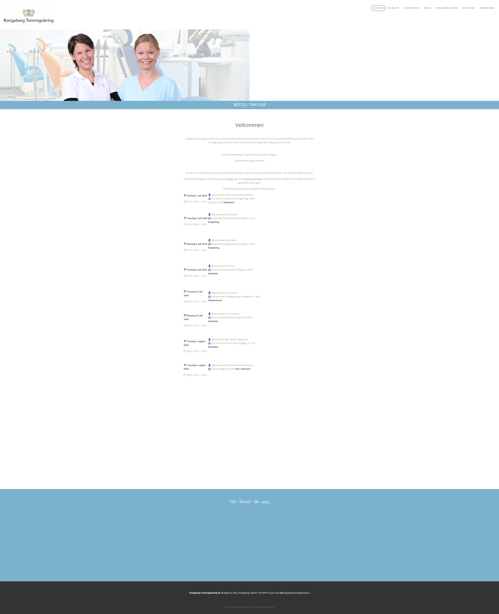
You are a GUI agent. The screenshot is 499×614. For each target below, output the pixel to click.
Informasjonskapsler (262, 607)
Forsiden (378, 8)
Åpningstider (487, 8)
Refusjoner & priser (447, 8)
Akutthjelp (469, 8)
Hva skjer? (393, 8)
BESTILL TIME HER (249, 104)
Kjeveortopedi (411, 8)
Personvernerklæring (236, 607)
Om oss (427, 8)
